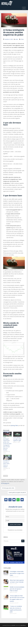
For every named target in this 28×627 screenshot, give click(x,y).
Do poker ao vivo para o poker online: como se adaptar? (6, 463)
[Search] (22, 541)
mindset (5, 476)
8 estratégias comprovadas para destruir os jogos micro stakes (17, 573)
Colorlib (13, 625)
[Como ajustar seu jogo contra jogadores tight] (17, 434)
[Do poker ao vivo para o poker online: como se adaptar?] (7, 457)
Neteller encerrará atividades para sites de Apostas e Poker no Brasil (17, 588)
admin (16, 39)
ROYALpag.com (5, 483)
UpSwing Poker (14, 425)
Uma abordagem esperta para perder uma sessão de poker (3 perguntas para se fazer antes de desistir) (7, 444)
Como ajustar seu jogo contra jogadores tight (17, 439)
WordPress (23, 625)
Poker (22, 39)
